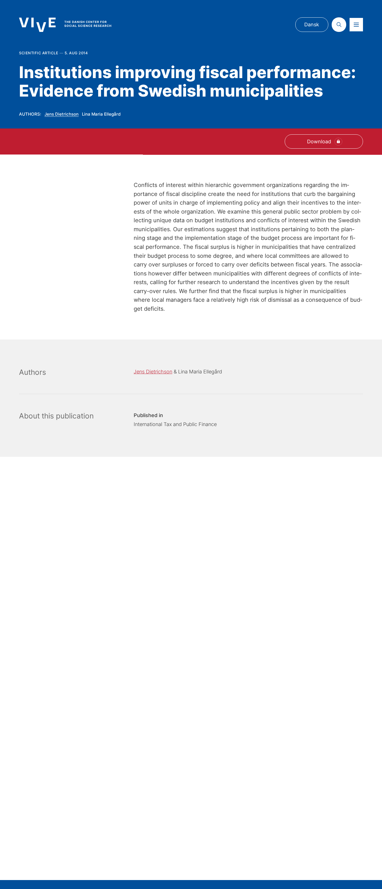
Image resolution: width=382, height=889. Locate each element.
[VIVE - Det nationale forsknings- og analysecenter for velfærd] (70, 25)
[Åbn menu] (356, 24)
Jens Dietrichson (61, 114)
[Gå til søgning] (339, 24)
